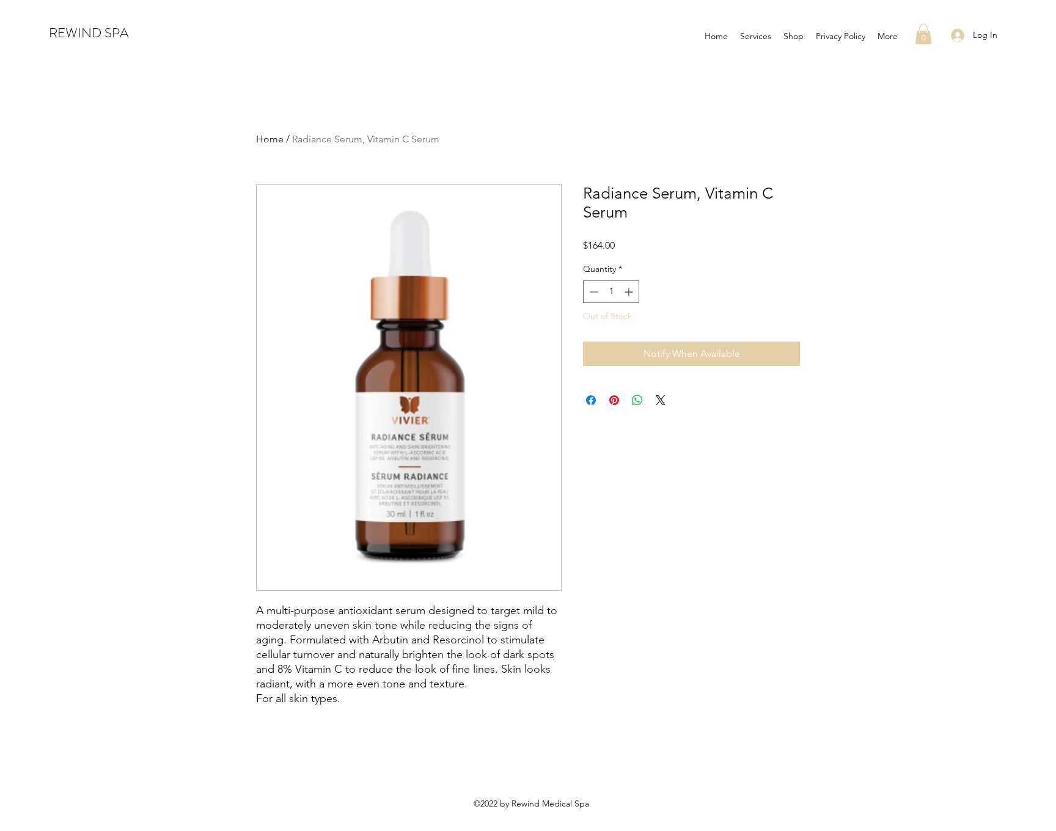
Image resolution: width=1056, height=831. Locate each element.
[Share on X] (660, 400)
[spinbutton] (611, 291)
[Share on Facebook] (591, 400)
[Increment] (629, 291)
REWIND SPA (88, 32)
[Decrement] (592, 291)
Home (270, 139)
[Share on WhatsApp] (637, 400)
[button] (923, 34)
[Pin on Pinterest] (614, 400)
